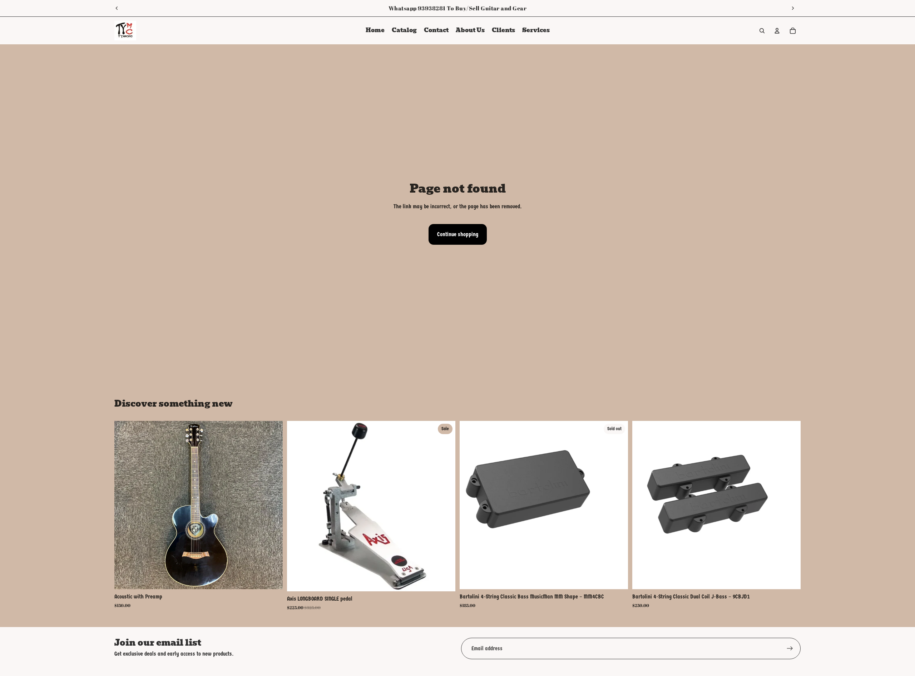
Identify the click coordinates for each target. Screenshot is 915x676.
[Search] (762, 31)
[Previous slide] (117, 8)
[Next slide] (793, 8)
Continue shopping (457, 234)
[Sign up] (789, 648)
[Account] (777, 31)
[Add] (271, 578)
